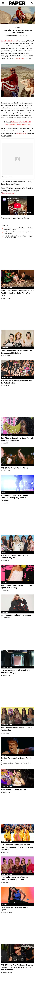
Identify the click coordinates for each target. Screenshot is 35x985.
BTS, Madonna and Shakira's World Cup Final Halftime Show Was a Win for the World (17, 847)
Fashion (4, 582)
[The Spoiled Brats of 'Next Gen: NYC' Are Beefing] (17, 715)
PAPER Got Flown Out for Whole (14, 468)
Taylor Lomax (6, 298)
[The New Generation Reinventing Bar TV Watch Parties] (17, 368)
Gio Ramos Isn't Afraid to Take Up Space (15, 908)
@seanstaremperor (8, 193)
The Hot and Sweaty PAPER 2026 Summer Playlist (14, 556)
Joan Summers (7, 733)
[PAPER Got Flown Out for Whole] (17, 455)
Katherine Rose (19, 58)
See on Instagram (7, 177)
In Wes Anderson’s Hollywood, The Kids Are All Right (15, 671)
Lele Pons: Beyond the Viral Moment (16, 615)
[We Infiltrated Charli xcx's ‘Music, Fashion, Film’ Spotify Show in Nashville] (17, 483)
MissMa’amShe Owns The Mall (13, 790)
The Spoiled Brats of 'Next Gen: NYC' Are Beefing (16, 729)
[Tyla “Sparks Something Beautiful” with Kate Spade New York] (17, 425)
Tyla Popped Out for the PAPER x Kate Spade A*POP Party (17, 586)
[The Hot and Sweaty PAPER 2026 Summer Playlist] (17, 543)
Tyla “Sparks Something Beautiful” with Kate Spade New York (17, 439)
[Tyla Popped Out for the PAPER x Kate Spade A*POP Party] (17, 573)
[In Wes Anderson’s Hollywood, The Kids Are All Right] (17, 658)
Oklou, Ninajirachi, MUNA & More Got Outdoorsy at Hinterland (16, 352)
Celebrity (5, 962)
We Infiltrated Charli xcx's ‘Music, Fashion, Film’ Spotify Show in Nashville (15, 497)
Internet (5, 612)
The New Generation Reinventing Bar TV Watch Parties (16, 382)
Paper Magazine (7, 972)
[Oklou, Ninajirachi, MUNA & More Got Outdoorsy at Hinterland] (17, 338)
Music (17, 27)
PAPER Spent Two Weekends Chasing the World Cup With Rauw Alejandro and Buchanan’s (17, 967)
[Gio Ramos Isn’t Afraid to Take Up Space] (17, 895)
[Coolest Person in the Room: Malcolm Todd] (17, 745)
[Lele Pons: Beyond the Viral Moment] (17, 602)
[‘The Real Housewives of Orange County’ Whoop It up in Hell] (17, 864)
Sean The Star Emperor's (9, 41)
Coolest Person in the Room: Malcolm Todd (16, 759)
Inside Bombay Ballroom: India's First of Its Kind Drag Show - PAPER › (18, 228)
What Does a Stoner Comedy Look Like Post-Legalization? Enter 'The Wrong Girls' (17, 293)
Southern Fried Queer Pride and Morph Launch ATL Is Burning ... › (18, 232)
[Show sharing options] (32, 95)
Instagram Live (21, 133)
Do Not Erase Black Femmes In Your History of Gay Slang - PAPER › (18, 236)
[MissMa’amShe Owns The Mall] (17, 777)
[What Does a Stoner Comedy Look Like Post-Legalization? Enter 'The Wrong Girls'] (17, 278)
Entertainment (7, 287)
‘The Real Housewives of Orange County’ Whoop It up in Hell (14, 878)
